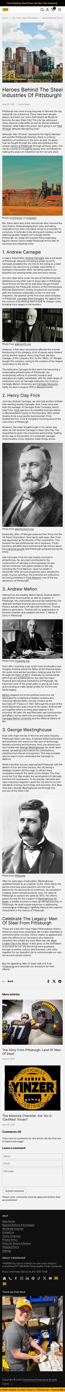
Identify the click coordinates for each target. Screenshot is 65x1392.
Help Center (8, 1221)
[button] (42, 10)
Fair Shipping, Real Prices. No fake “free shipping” (32, 3)
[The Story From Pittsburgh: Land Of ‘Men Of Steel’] (32, 1022)
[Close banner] (62, 1390)
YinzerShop (28, 1379)
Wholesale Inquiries (12, 1228)
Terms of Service (11, 1236)
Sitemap (6, 1250)
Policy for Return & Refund (16, 1243)
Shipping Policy (10, 1247)
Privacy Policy (9, 1239)
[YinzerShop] (5, 10)
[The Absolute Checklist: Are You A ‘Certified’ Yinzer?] (32, 1088)
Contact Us (8, 1232)
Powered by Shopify (46, 1379)
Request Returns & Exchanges (18, 1224)
